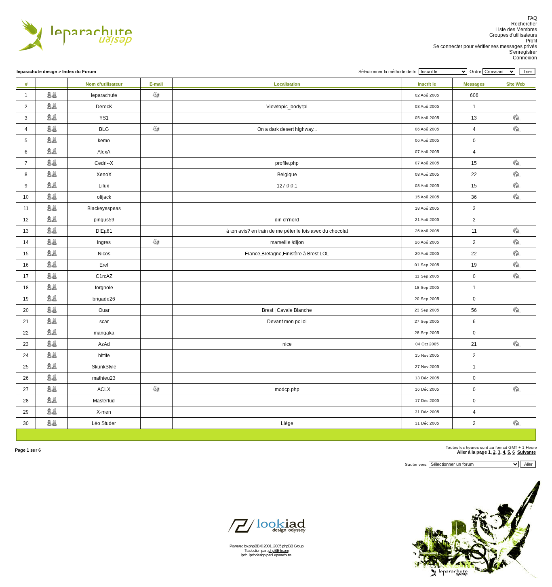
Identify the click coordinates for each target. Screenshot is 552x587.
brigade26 (104, 299)
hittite (104, 355)
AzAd (104, 344)
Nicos (104, 254)
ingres (104, 242)
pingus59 (104, 220)
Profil (530, 41)
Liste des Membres (515, 29)
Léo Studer (104, 423)
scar (104, 321)
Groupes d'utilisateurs (512, 35)
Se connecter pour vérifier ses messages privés (484, 46)
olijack (104, 197)
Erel (103, 265)
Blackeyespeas (104, 208)
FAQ (531, 18)
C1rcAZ (104, 276)
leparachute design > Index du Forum (56, 71)
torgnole (104, 287)
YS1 (104, 118)
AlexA (103, 152)
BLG (104, 129)
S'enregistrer (522, 52)
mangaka (104, 333)
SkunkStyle (104, 367)
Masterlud (104, 401)
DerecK (104, 106)
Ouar (104, 310)
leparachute (104, 95)
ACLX (103, 389)
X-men (104, 412)
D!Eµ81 (104, 231)
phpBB (254, 546)
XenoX (104, 174)
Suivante (526, 452)
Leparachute (281, 555)
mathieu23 (104, 378)
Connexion (523, 58)
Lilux (104, 186)
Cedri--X (104, 163)
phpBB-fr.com (278, 550)
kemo (104, 140)
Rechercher (523, 24)
